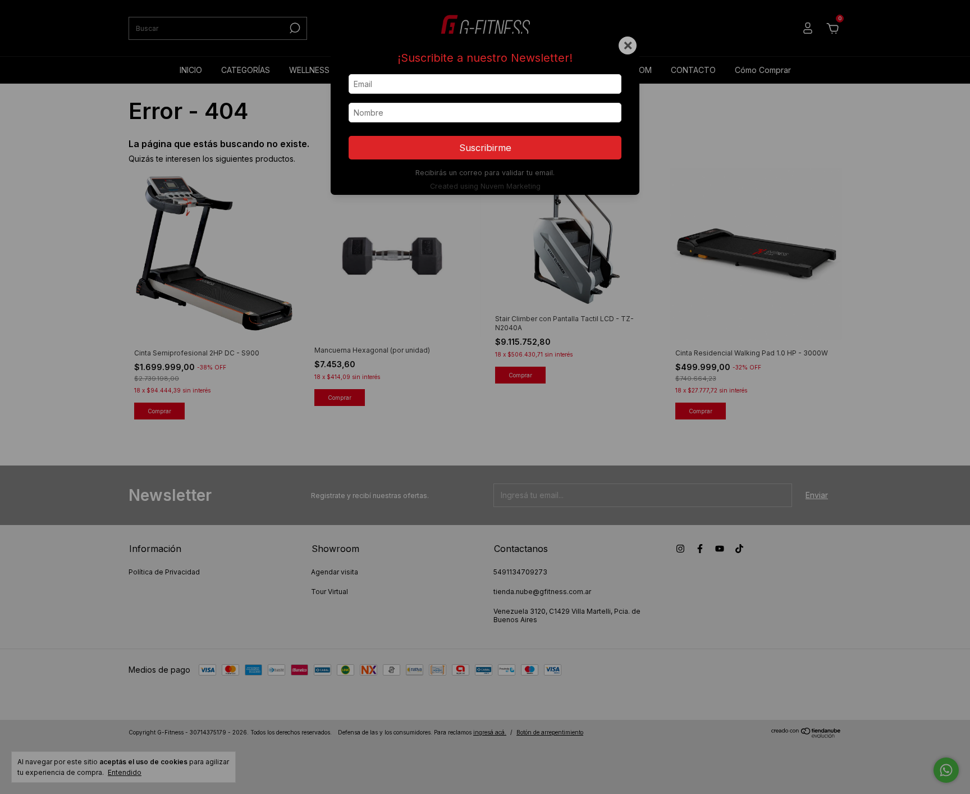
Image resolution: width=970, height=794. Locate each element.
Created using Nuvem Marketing (485, 186)
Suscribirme (485, 147)
